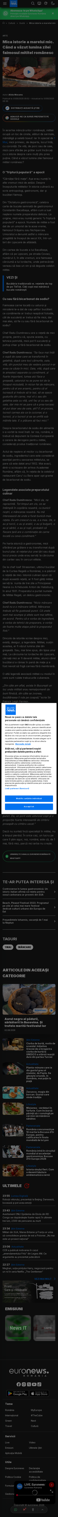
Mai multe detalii (23, 744)
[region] (29, 758)
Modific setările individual (29, 799)
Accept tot (29, 807)
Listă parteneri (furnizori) (17, 788)
